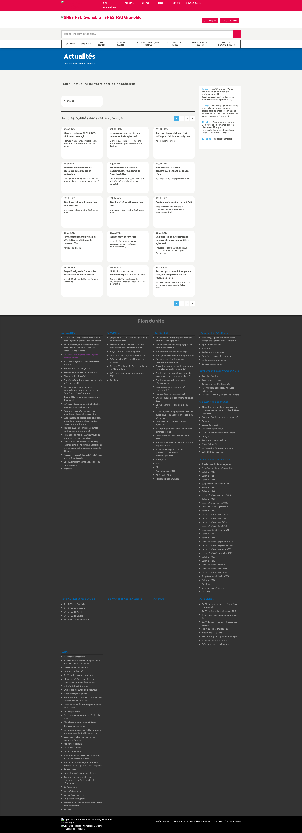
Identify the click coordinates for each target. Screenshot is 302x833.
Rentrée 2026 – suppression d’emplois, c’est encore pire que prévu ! (82, 430)
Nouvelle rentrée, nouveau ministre (80, 773)
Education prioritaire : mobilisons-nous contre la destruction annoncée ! (174, 368)
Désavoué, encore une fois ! (76, 667)
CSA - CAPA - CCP (210, 444)
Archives (68, 468)
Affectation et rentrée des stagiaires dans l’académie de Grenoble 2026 (127, 346)
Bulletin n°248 (208, 499)
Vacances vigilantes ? (73, 671)
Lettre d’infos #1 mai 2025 (214, 522)
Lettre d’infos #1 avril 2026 (214, 568)
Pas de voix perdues (73, 744)
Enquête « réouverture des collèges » (172, 351)
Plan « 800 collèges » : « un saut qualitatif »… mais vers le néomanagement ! (170, 452)
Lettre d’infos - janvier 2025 (215, 503)
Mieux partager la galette (75, 693)
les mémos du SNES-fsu (213, 588)
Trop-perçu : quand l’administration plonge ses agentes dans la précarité (219, 339)
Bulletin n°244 (208, 475)
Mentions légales (203, 821)
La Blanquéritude (72, 711)
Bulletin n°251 (208, 537)
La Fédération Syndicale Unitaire (217, 448)
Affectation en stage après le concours (128, 355)
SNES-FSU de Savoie (73, 615)
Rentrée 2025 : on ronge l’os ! (77, 368)
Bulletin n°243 (208, 472)
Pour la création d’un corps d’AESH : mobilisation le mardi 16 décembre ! (81, 413)
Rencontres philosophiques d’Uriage (219, 636)
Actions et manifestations (214, 440)
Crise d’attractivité (72, 791)
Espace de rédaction (75, 829)
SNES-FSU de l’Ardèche (75, 604)
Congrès (206, 436)
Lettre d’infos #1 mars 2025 (215, 514)
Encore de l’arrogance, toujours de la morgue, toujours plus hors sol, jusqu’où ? (83, 764)
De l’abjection (70, 787)
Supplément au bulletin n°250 (215, 530)
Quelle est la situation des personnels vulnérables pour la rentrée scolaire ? (173, 375)
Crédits (228, 821)
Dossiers (206, 591)
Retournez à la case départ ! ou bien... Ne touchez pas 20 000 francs (83, 699)
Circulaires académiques (213, 364)
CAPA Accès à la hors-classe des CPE (219, 611)
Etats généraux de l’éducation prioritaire (175, 355)
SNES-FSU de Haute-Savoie (76, 619)
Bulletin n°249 (208, 510)
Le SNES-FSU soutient (212, 452)
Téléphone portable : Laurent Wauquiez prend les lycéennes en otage (82, 436)
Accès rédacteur (187, 821)
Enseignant (161, 459)
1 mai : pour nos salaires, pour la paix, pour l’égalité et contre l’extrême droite (82, 339)
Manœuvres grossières (74, 656)
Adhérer (206, 421)
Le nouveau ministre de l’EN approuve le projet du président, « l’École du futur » (82, 732)
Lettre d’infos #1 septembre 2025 (217, 541)
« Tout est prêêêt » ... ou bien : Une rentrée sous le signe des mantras (80, 681)
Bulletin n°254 (208, 580)
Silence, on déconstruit (74, 726)
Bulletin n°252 (208, 557)
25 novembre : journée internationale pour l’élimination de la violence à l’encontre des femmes (81, 347)
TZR (157, 463)
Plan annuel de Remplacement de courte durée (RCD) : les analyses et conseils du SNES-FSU (174, 414)
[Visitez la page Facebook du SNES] (154, 821)
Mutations (206, 348)
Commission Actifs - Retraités (216, 384)
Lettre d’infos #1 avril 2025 (214, 518)
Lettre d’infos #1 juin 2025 (214, 526)
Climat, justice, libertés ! (75, 376)
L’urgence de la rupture (74, 798)
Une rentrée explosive (74, 795)
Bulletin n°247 (208, 491)
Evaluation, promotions (213, 352)
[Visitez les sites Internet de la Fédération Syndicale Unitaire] (81, 826)
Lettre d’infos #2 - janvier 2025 (216, 506)
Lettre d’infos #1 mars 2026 (215, 564)
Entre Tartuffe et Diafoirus (76, 686)
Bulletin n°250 (208, 533)
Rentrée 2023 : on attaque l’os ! (170, 394)
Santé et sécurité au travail (214, 360)
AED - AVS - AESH (164, 475)
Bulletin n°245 (208, 479)
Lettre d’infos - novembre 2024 (216, 495)
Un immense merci (72, 747)
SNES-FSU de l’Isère (73, 612)
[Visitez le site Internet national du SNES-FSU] (88, 821)
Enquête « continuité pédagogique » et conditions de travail (174, 346)
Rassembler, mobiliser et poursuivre (80, 372)
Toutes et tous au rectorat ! (214, 640)
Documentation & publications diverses (220, 394)
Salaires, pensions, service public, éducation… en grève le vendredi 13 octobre (79, 780)
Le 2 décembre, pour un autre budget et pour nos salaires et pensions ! (82, 406)
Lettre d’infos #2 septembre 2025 (217, 545)
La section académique (212, 428)
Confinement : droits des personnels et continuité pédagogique (174, 339)
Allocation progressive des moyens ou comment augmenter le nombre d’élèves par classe (220, 410)
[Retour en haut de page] (12, 821)
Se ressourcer (70, 769)
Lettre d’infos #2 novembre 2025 (217, 553)
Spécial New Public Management (217, 464)
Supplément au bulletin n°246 (215, 483)
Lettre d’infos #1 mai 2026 (214, 572)
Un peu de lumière (72, 751)
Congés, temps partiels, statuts (216, 356)
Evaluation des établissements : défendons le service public (170, 361)
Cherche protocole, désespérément (80, 722)
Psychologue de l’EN (165, 471)
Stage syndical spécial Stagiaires (125, 351)
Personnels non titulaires (167, 478)
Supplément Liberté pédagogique (217, 468)
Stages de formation (211, 425)
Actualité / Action (210, 376)
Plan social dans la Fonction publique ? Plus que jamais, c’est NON (82, 662)
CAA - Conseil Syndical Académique (218, 432)
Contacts (237, 821)
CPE (158, 467)
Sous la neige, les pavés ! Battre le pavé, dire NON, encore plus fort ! (82, 757)
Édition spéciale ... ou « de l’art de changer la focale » (79, 739)
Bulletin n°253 (208, 560)
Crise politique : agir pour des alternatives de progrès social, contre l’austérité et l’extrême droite (81, 390)
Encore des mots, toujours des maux (80, 689)
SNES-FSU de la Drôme (74, 608)
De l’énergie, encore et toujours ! (79, 675)
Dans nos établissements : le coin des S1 (220, 417)
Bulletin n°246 (208, 487)
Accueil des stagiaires (212, 632)
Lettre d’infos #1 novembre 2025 (217, 549)
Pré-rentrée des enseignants (215, 628)
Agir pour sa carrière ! (212, 344)
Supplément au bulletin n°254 (215, 576)
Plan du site (217, 821)
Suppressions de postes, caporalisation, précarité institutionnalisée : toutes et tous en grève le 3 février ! (82, 421)
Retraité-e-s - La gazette (213, 380)
